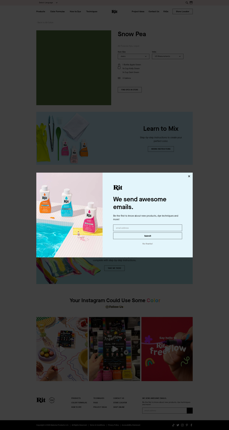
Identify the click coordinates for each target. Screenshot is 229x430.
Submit (147, 235)
